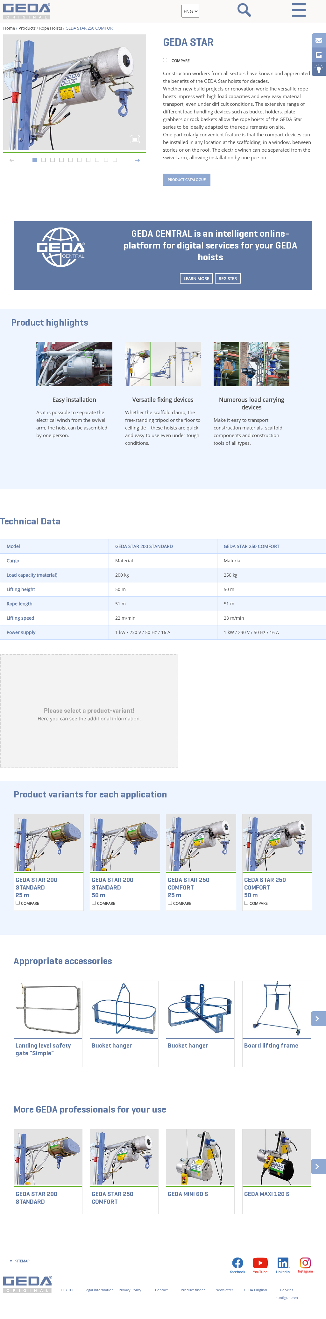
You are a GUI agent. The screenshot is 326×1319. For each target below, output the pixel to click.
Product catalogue (187, 179)
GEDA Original (255, 1289)
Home (9, 28)
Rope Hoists (50, 28)
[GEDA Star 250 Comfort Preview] (74, 92)
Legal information (99, 1289)
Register (228, 278)
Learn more (196, 278)
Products (27, 28)
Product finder (193, 1289)
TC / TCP (67, 1289)
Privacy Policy (130, 1289)
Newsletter (224, 1289)
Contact (161, 1289)
